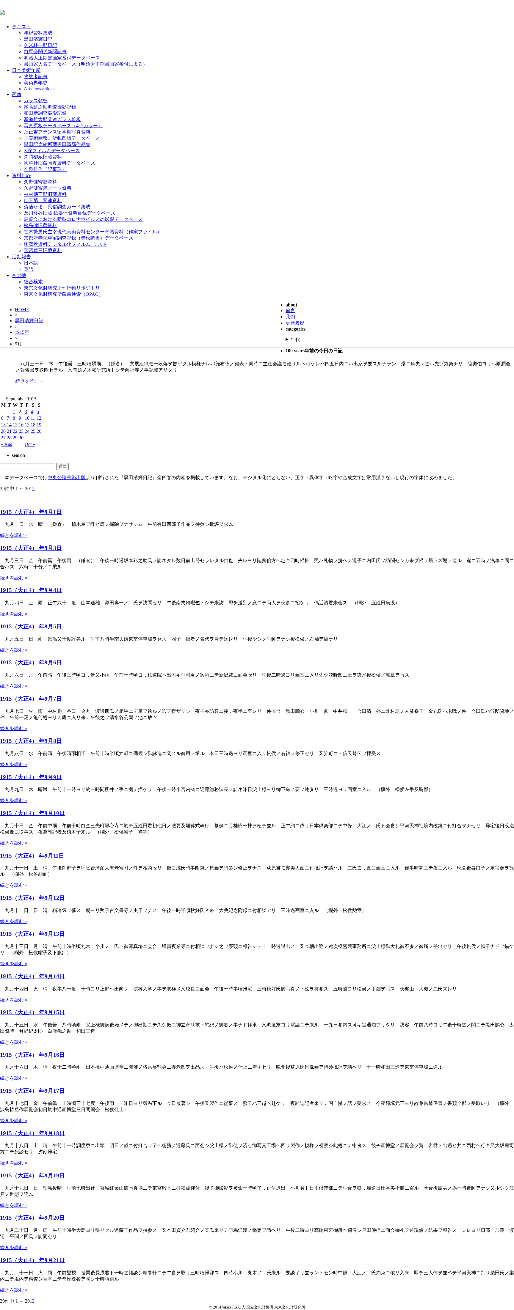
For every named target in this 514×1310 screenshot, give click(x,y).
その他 (19, 275)
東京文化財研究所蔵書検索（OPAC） (63, 294)
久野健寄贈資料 (40, 181)
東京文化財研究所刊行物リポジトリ (62, 287)
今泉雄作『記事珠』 (45, 169)
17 (27, 424)
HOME (22, 309)
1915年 (22, 332)
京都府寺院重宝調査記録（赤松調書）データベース (78, 237)
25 (33, 431)
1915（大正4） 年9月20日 (32, 1218)
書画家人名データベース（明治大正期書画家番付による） (86, 64)
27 (3, 437)
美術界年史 (36, 82)
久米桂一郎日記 (40, 45)
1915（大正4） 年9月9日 (31, 777)
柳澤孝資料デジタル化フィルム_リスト (65, 244)
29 (15, 437)
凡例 (290, 316)
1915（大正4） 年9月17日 (32, 1091)
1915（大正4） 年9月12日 (32, 898)
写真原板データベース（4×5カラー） (63, 125)
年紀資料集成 (38, 32)
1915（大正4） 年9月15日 (32, 1012)
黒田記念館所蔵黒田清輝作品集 (57, 144)
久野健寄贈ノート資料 (47, 188)
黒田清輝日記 (38, 39)
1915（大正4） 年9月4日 (31, 590)
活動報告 (21, 256)
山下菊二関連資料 (43, 200)
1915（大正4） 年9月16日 (32, 1055)
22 (15, 431)
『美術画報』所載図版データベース (62, 138)
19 (39, 424)
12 (39, 418)
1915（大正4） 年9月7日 (31, 699)
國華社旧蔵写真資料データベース (59, 163)
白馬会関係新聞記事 (45, 51)
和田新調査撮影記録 (45, 113)
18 (33, 424)
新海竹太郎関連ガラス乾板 (52, 119)
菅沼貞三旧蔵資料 (43, 250)
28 (9, 437)
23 (21, 431)
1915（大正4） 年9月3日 (31, 548)
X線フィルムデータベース (52, 150)
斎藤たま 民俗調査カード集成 (57, 206)
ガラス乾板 (36, 100)
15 (15, 424)
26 (39, 431)
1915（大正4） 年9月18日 (32, 1133)
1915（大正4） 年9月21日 (32, 1260)
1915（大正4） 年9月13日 (32, 934)
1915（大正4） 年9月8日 (31, 741)
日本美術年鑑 (26, 70)
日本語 (31, 262)
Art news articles (39, 88)
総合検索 (33, 281)
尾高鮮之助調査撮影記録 (50, 106)
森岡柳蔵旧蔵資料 (43, 156)
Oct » (30, 444)
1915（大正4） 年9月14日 (32, 976)
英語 (28, 269)
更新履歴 (295, 322)
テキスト (21, 26)
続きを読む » (29, 380)
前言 (290, 310)
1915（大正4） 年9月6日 (31, 662)
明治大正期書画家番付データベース (62, 57)
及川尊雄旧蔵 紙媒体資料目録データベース (69, 213)
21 (9, 431)
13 (3, 424)
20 (3, 431)
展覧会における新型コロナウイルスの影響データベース (83, 219)
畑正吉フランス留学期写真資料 (57, 131)
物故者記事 (36, 76)
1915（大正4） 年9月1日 (31, 512)
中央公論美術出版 (67, 477)
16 (21, 424)
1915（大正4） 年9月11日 (32, 856)
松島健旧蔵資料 (40, 225)
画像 (16, 94)
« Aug (6, 444)
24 (27, 431)
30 (21, 437)
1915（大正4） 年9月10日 (32, 813)
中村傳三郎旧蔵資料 (45, 194)
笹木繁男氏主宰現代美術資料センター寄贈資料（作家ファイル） (93, 231)
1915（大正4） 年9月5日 (31, 626)
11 (33, 418)
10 (27, 418)
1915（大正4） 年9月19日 (32, 1175)
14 (9, 424)
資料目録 (21, 175)
